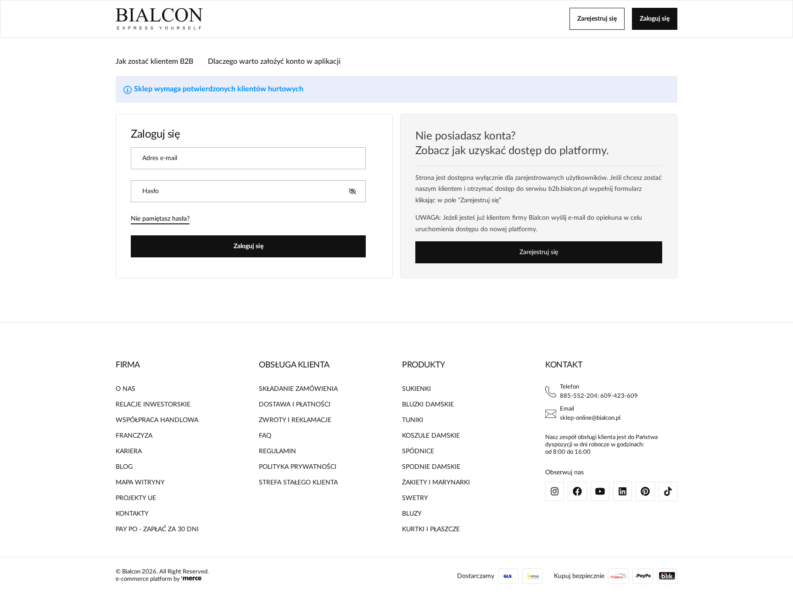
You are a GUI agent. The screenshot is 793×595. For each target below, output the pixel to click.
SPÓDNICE (418, 451)
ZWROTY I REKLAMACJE (295, 420)
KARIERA (129, 451)
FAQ (265, 436)
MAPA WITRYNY (140, 482)
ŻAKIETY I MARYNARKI (436, 482)
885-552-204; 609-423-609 (599, 396)
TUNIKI (412, 420)
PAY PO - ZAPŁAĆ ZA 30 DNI (157, 529)
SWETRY (415, 498)
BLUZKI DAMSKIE (428, 404)
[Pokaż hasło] (352, 191)
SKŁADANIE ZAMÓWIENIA (298, 389)
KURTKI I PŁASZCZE (431, 529)
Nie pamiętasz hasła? (160, 219)
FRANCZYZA (134, 436)
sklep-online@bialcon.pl (590, 418)
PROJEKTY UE (136, 498)
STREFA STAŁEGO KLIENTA (298, 482)
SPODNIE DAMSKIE (431, 467)
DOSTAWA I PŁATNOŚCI (294, 404)
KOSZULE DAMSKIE (431, 436)
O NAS (125, 389)
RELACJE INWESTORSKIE (153, 404)
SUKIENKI (416, 389)
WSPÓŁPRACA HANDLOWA (157, 420)
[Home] (159, 19)
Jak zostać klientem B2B (154, 61)
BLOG (124, 467)
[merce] (191, 579)
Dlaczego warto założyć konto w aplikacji (274, 61)
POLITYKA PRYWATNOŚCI (297, 467)
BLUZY (412, 514)
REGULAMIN (277, 451)
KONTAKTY (132, 514)
